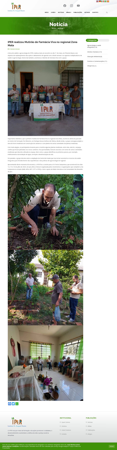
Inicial (54, 28)
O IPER (53, 12)
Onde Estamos (66, 430)
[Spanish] (108, 1)
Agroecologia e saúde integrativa (94, 46)
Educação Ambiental (94, 56)
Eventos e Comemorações (97, 61)
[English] (97, 1)
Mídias (68, 12)
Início (47, 12)
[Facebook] (65, 6)
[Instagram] (71, 6)
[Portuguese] (105, 1)
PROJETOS (91, 66)
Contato (95, 12)
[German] (100, 1)
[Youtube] (78, 6)
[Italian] (103, 1)
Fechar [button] (112, 446)
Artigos (87, 12)
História (64, 426)
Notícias (61, 12)
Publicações (78, 12)
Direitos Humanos (94, 52)
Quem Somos (66, 422)
